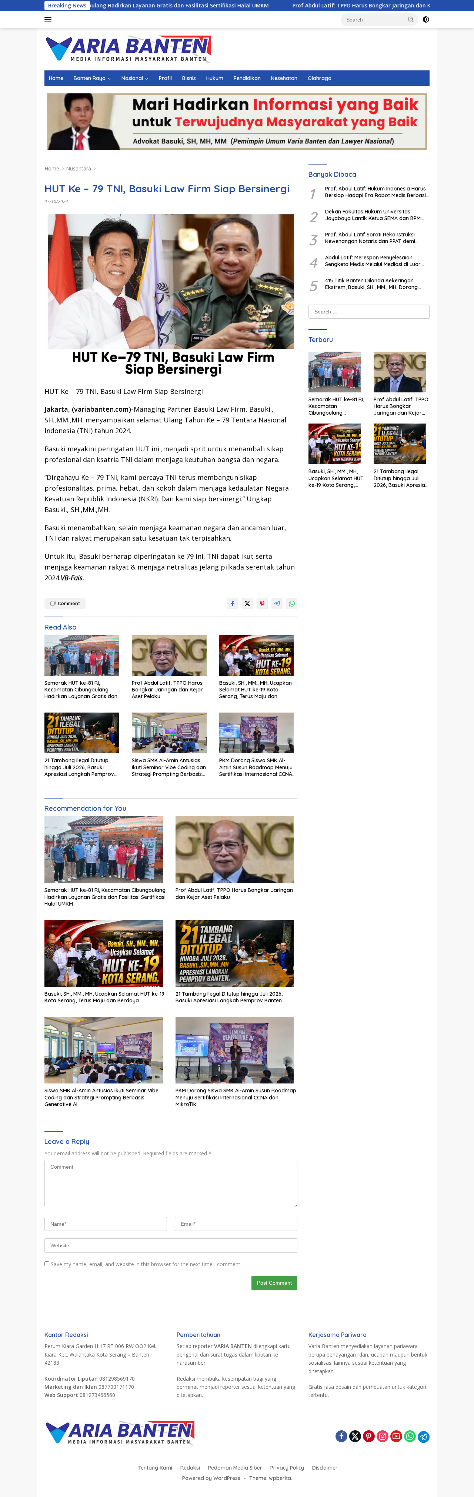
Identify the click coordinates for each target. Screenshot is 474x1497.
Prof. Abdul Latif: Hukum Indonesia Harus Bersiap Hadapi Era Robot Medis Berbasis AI (376, 192)
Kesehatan (284, 78)
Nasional (132, 78)
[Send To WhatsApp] (291, 603)
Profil (165, 78)
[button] (411, 19)
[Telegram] (424, 1437)
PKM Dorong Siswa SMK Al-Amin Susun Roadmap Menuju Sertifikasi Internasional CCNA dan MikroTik (256, 767)
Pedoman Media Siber (235, 1467)
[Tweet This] (247, 603)
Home (56, 78)
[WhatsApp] (410, 1436)
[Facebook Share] (232, 603)
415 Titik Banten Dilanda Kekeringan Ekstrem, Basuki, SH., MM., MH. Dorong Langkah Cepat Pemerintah (371, 284)
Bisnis (189, 78)
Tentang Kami (155, 1467)
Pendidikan (247, 78)
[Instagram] (382, 1436)
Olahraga (319, 78)
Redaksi (190, 1467)
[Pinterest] (369, 1436)
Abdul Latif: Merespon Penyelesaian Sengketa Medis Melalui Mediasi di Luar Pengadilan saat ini (373, 261)
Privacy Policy (287, 1467)
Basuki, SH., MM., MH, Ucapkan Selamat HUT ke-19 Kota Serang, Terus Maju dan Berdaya (255, 690)
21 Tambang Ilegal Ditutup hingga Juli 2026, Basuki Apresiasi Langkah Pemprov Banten (79, 767)
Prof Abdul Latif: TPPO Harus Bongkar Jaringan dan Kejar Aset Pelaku (321, 5)
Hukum (214, 78)
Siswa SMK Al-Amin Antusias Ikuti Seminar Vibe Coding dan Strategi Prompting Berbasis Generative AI (169, 767)
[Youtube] (396, 1436)
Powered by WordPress (211, 1478)
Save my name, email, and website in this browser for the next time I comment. (146, 1264)
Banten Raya (90, 78)
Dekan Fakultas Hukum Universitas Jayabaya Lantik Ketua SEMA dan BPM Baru (373, 215)
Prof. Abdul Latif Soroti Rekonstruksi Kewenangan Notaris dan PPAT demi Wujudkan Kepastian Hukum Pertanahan (375, 238)
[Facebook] (341, 1436)
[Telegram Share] (277, 603)
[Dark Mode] (426, 19)
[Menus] (49, 19)
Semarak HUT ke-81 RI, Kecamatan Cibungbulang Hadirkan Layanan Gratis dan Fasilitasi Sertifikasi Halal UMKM (82, 690)
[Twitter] (355, 1436)
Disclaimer (325, 1467)
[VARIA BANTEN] (127, 48)
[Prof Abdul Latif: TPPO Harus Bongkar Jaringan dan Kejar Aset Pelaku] (171, 657)
